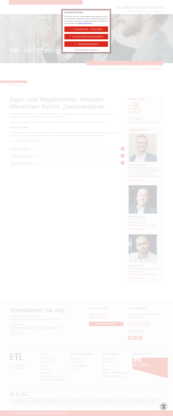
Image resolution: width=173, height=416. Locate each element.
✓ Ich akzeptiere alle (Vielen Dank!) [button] (86, 29)
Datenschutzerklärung (85, 23)
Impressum (93, 50)
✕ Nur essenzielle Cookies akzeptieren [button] (86, 37)
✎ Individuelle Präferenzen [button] (86, 44)
